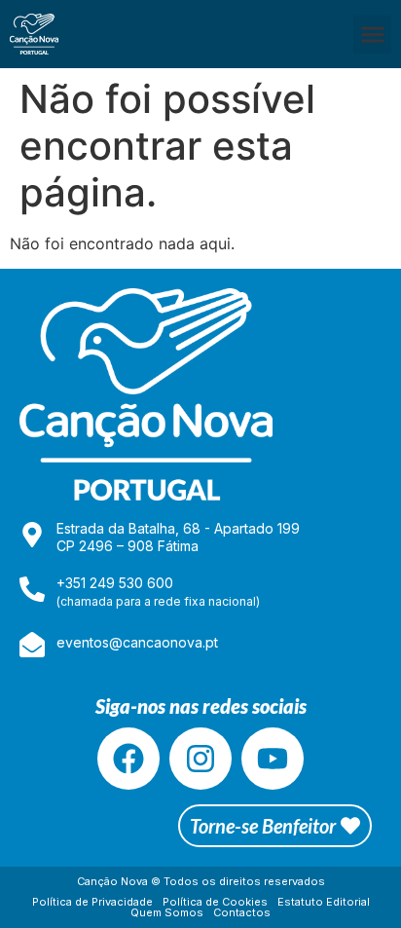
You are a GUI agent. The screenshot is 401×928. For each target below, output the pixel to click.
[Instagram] (200, 758)
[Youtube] (272, 758)
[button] (372, 35)
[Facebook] (128, 758)
